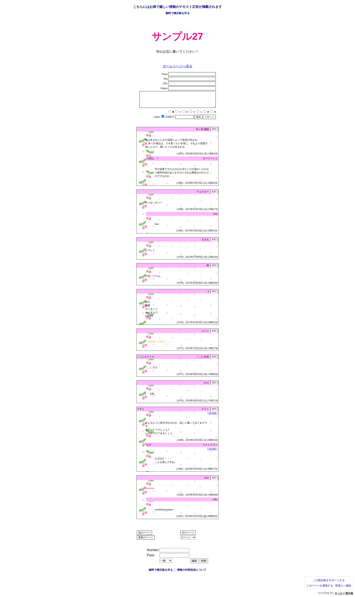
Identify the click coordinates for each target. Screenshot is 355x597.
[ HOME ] (213, 413)
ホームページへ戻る (177, 66)
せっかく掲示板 (344, 593)
